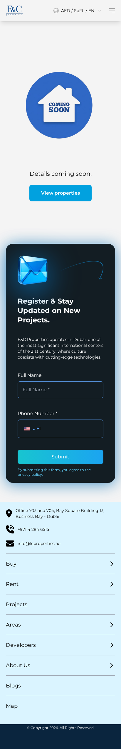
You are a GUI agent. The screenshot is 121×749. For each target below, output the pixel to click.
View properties (60, 193)
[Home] (14, 10)
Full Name (30, 375)
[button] (29, 429)
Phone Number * (37, 413)
